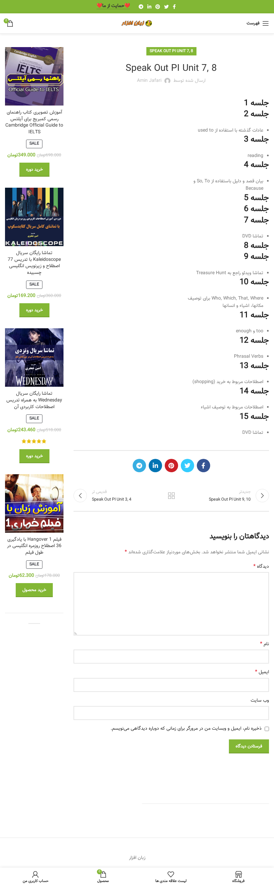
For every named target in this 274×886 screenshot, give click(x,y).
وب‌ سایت (260, 700)
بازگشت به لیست (171, 495)
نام (264, 644)
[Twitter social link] (166, 6)
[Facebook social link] (174, 6)
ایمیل (262, 672)
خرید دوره (34, 169)
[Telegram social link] (141, 6)
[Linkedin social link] (149, 6)
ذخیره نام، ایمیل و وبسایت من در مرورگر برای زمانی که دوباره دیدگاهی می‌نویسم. (186, 728)
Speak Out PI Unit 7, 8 (171, 51)
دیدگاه (261, 566)
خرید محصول (34, 590)
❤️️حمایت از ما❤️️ (113, 6)
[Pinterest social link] (157, 6)
